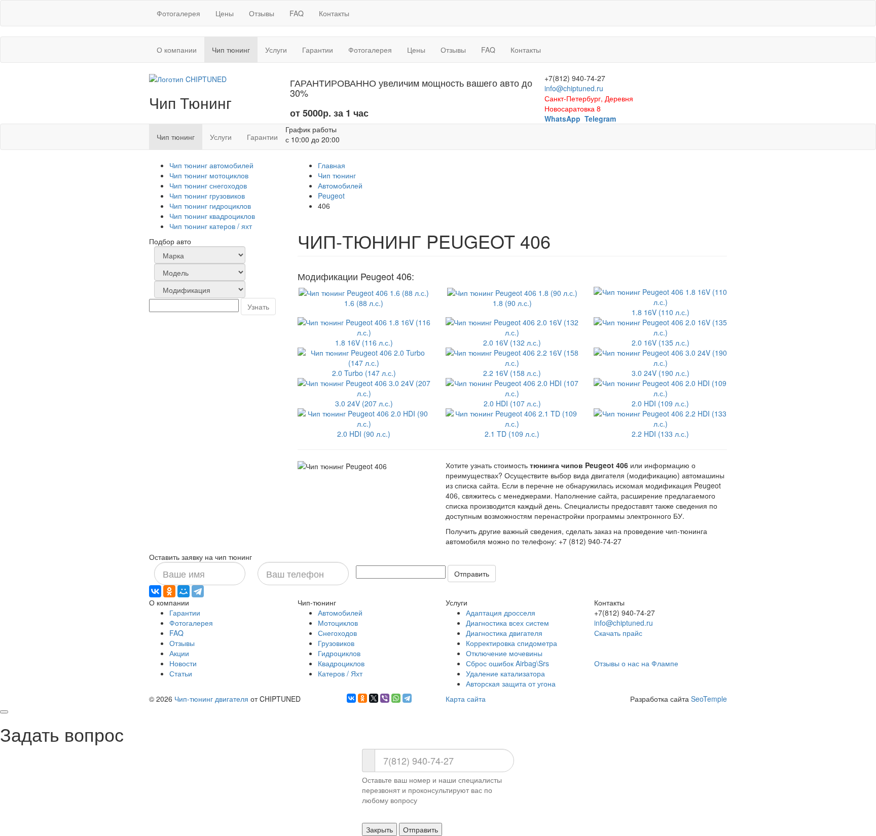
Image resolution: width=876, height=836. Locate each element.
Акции (179, 653)
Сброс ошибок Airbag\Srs (507, 663)
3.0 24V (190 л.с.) (660, 373)
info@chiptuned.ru (573, 88)
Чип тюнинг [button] (235, 49)
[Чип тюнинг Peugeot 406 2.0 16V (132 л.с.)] (512, 326)
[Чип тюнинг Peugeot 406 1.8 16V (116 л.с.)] (364, 326)
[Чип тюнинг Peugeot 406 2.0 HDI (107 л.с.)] (512, 387)
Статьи (180, 673)
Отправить (471, 573)
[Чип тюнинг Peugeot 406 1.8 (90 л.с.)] (512, 292)
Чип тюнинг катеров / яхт (210, 226)
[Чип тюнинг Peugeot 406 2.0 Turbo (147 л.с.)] (364, 356)
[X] (373, 698)
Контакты (334, 13)
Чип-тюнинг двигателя (211, 699)
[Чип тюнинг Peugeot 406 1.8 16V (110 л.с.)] (660, 295)
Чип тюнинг (337, 175)
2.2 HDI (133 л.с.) (660, 434)
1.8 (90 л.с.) (512, 303)
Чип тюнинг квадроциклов (212, 216)
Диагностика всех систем (507, 623)
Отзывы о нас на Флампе (636, 663)
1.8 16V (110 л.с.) (660, 312)
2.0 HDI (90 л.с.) (363, 434)
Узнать (258, 306)
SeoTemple (709, 699)
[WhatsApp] (395, 698)
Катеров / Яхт (340, 673)
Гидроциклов (339, 653)
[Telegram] (198, 591)
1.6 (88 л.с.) (363, 303)
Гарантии (317, 50)
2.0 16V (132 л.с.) (512, 342)
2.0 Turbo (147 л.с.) (364, 373)
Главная (331, 165)
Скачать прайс (618, 633)
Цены (224, 13)
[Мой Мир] (183, 591)
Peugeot (331, 196)
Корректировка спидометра (511, 643)
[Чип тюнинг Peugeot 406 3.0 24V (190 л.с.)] (660, 356)
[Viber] (384, 698)
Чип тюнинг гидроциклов (210, 206)
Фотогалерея (178, 13)
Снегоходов (337, 633)
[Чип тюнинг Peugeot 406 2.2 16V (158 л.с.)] (512, 356)
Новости (183, 663)
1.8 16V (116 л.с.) (364, 342)
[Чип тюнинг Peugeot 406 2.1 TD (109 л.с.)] (512, 417)
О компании (177, 50)
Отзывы (261, 13)
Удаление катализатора (505, 673)
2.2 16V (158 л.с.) (512, 373)
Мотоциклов (338, 623)
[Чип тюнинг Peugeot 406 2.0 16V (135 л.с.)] (660, 326)
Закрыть (379, 829)
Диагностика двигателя (504, 633)
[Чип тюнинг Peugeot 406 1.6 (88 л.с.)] (364, 292)
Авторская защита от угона (511, 683)
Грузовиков (336, 643)
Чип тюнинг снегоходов (208, 185)
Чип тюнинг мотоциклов (208, 175)
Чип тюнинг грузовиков (207, 196)
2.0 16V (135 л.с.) (660, 342)
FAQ (296, 13)
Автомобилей (340, 185)
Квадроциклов (341, 663)
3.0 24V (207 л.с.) (364, 403)
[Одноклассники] (169, 591)
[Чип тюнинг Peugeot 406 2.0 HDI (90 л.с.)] (364, 417)
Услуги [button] (276, 50)
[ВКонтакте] (155, 591)
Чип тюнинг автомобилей (211, 165)
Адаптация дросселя (500, 612)
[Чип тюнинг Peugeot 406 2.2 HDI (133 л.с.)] (660, 417)
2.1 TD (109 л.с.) (512, 434)
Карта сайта (466, 699)
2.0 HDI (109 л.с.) (660, 403)
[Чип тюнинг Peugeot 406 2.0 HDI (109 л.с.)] (660, 387)
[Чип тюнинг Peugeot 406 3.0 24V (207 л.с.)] (364, 387)
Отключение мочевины (504, 653)
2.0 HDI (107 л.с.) (512, 403)
